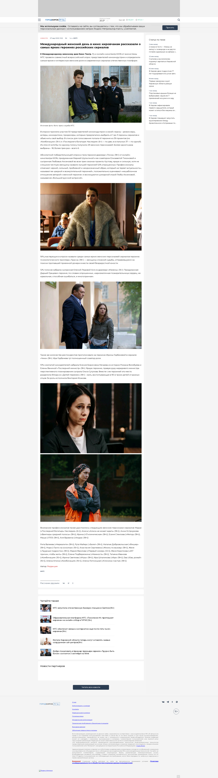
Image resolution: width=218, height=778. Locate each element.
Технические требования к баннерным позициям (90, 723)
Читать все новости (91, 687)
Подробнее (140, 746)
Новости (44, 38)
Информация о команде (81, 706)
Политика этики (77, 716)
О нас (74, 702)
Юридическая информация (82, 720)
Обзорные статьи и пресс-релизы (84, 730)
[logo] (49, 704)
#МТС (75, 38)
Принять (170, 28)
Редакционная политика (81, 713)
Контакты (75, 709)
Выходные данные (78, 727)
